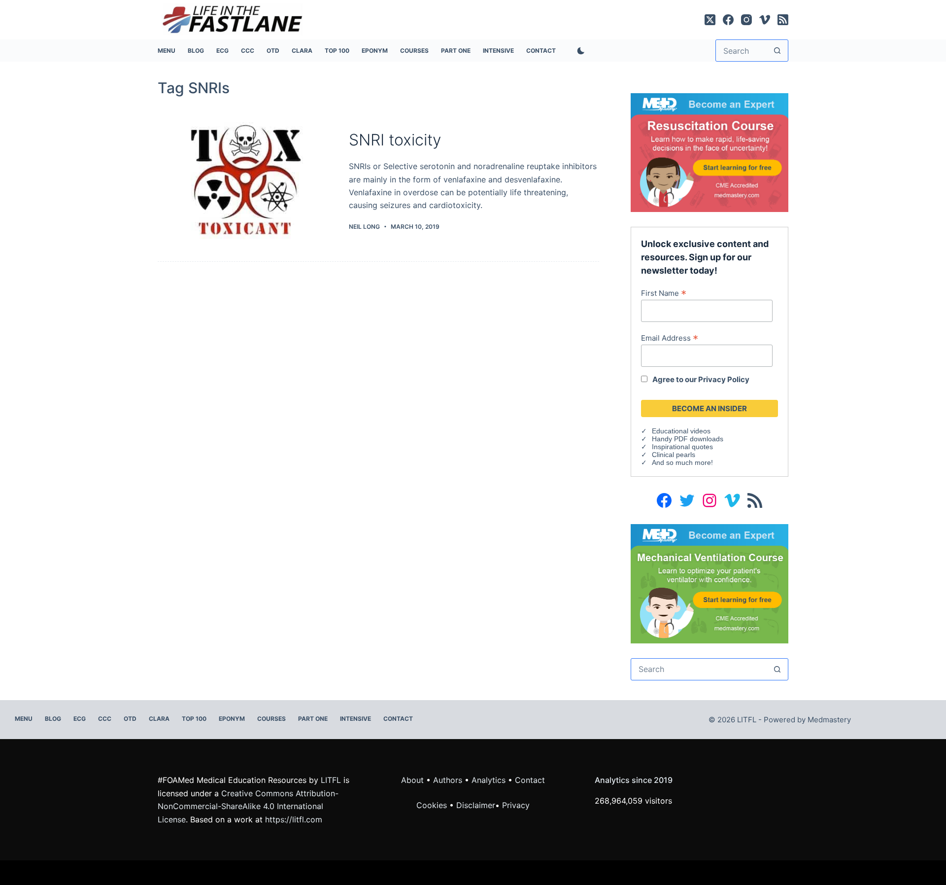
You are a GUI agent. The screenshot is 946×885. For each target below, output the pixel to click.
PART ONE (456, 50)
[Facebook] (728, 19)
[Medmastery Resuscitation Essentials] (709, 152)
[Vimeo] (764, 19)
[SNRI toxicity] (246, 180)
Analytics (489, 780)
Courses (414, 50)
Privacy (516, 805)
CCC (247, 50)
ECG (222, 50)
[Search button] (777, 50)
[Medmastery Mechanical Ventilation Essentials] (709, 583)
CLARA (302, 50)
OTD (273, 50)
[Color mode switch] (579, 51)
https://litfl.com (293, 819)
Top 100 (337, 50)
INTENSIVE (498, 50)
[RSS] (782, 19)
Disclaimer (475, 805)
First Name (663, 292)
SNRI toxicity (395, 139)
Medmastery (829, 719)
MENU (166, 50)
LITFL (331, 780)
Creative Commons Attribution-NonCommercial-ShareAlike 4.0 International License (248, 806)
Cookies (432, 805)
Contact (541, 50)
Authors (447, 780)
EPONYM (375, 50)
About (412, 780)
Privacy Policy (723, 379)
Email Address (669, 337)
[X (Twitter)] (710, 19)
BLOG (196, 50)
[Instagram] (746, 19)
